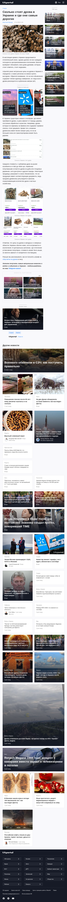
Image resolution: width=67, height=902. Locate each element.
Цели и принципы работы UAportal (42, 890)
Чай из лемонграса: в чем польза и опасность (14, 608)
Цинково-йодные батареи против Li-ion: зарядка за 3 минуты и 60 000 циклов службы (48, 482)
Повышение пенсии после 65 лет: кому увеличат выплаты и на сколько (17, 401)
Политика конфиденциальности (11, 893)
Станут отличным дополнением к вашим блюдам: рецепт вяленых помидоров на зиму (16, 467)
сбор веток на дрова (10, 259)
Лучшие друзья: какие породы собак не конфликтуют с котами (48, 576)
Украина (18, 332)
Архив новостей (15, 890)
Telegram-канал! (15, 268)
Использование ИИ (27, 893)
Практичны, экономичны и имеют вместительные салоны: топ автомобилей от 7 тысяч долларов (17, 482)
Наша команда (26, 890)
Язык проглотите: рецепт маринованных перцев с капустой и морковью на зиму (48, 801)
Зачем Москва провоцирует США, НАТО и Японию (17, 560)
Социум (5, 8)
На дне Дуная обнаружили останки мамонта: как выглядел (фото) (48, 401)
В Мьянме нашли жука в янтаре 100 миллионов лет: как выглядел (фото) (16, 801)
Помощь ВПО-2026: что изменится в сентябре (47, 608)
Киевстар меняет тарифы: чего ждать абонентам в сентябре (48, 560)
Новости (20, 336)
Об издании (6, 890)
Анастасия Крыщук (8, 22)
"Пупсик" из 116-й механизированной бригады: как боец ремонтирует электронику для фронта (15, 625)
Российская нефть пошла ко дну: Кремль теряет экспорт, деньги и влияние (17, 837)
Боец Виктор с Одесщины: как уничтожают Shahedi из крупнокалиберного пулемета (49, 592)
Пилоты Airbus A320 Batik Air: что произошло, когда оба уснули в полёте (16, 451)
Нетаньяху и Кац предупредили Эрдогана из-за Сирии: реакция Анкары (48, 624)
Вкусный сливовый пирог (14, 436)
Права (54, 890)
